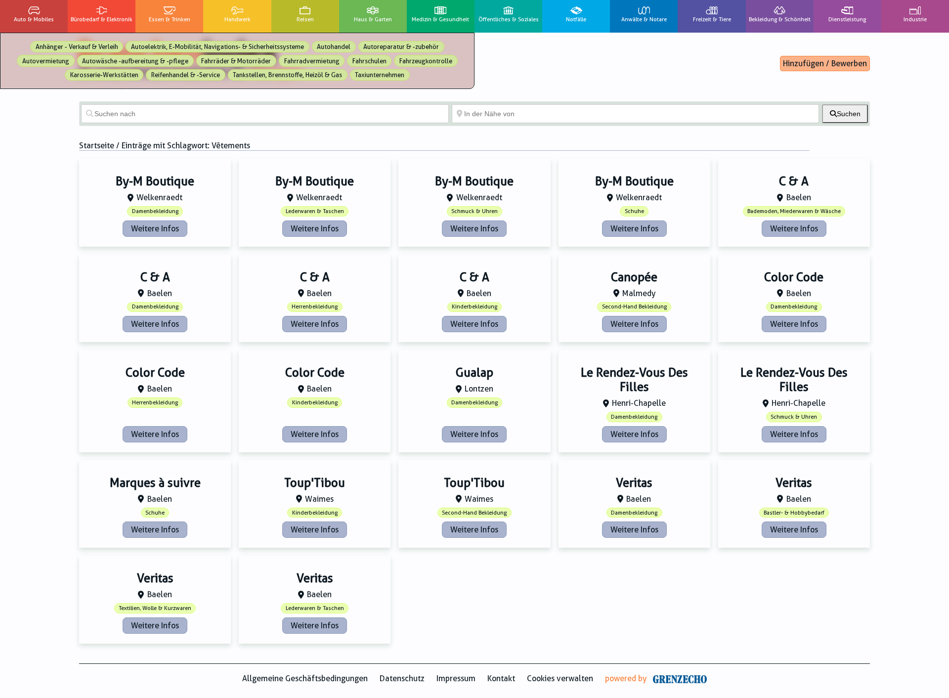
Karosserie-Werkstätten (104, 75)
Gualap (474, 373)
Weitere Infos (155, 228)
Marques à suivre (155, 483)
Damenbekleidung (155, 211)
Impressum (455, 678)
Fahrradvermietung (312, 61)
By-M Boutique (155, 181)
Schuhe (634, 211)
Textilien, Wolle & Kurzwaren (155, 608)
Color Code (793, 277)
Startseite (96, 145)
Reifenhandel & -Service (185, 75)
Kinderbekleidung (474, 307)
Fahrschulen (369, 61)
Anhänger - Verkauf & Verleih (77, 46)
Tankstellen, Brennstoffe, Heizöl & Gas (287, 75)
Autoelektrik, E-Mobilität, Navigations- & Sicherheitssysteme (217, 46)
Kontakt (501, 678)
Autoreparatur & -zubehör (401, 46)
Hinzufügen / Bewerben (825, 63)
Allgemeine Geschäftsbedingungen (305, 678)
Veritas (634, 483)
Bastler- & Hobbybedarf (794, 513)
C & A (794, 181)
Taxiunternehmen (379, 75)
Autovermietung (45, 61)
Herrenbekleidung (315, 307)
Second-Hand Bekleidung (634, 307)
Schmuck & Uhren (474, 211)
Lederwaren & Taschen (315, 211)
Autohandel (333, 46)
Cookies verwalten (560, 678)
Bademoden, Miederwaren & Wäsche (794, 211)
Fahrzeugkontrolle (425, 61)
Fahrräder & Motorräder (236, 61)
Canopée (634, 277)
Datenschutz (402, 678)
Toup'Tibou (314, 483)
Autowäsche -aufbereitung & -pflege (135, 61)
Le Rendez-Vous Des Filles (634, 380)
